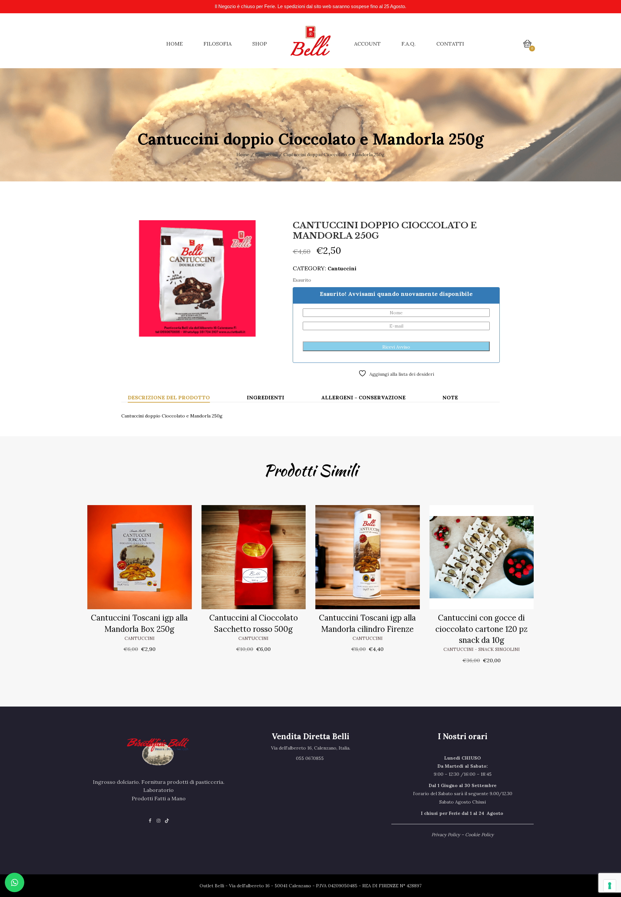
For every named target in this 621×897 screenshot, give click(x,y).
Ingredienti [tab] (265, 397)
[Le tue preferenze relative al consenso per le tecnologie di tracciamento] (610, 886)
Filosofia (217, 43)
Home (174, 43)
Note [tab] (450, 397)
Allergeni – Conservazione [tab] (363, 397)
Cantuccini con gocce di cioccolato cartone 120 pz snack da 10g (481, 629)
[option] (197, 278)
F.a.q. (408, 43)
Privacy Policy (445, 835)
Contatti (450, 43)
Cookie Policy (479, 835)
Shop (259, 43)
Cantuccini (266, 154)
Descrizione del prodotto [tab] (169, 397)
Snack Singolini (499, 649)
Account (367, 43)
